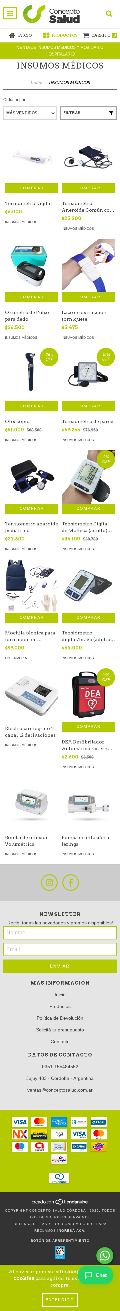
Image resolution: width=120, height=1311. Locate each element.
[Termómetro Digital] (31, 156)
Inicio (36, 82)
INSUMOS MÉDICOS (21, 222)
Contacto (60, 1041)
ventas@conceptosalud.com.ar (60, 1090)
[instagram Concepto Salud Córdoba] (49, 882)
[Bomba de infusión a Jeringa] (88, 804)
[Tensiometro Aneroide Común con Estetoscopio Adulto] (88, 156)
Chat (101, 1275)
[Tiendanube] (60, 1204)
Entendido (60, 1300)
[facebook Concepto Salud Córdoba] (70, 882)
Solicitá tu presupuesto (60, 1029)
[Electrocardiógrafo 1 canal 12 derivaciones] (31, 695)
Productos (60, 1006)
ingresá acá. (71, 1230)
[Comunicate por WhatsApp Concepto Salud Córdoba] (104, 1255)
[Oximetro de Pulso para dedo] (31, 265)
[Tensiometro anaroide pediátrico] (31, 477)
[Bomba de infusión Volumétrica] (31, 804)
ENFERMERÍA (16, 658)
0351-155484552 (60, 1066)
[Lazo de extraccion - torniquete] (88, 265)
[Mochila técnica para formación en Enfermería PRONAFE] (31, 586)
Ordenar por (14, 99)
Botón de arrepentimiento (60, 1240)
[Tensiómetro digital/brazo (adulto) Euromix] (88, 586)
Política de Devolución (60, 1018)
